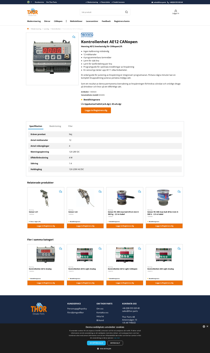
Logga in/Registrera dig (96, 110)
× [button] (207, 326)
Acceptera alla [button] (96, 343)
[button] (105, 348)
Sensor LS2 (73, 212)
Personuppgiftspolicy (77, 308)
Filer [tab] (70, 126)
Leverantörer (92, 21)
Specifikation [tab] (35, 126)
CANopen (58, 21)
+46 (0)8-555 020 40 (131, 308)
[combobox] (204, 326)
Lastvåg (46, 29)
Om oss (99, 308)
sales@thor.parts (160, 2)
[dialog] (105, 338)
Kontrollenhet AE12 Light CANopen (122, 269)
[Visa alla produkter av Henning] (87, 35)
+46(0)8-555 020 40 (176, 2)
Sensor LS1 (33, 212)
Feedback (106, 21)
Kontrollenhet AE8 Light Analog (160, 269)
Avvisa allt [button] (115, 343)
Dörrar (47, 21)
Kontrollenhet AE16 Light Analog (82, 269)
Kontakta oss (102, 312)
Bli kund (100, 320)
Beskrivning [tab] (55, 126)
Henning (31, 210)
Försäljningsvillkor (75, 312)
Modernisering (34, 21)
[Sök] (126, 12)
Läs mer (117, 338)
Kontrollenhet (56, 29)
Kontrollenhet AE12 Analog (40, 269)
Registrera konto (122, 21)
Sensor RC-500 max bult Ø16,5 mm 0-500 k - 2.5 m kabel (163, 213)
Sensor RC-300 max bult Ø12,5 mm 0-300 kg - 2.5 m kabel (123, 213)
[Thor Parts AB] (32, 12)
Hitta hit (100, 316)
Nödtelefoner (76, 21)
